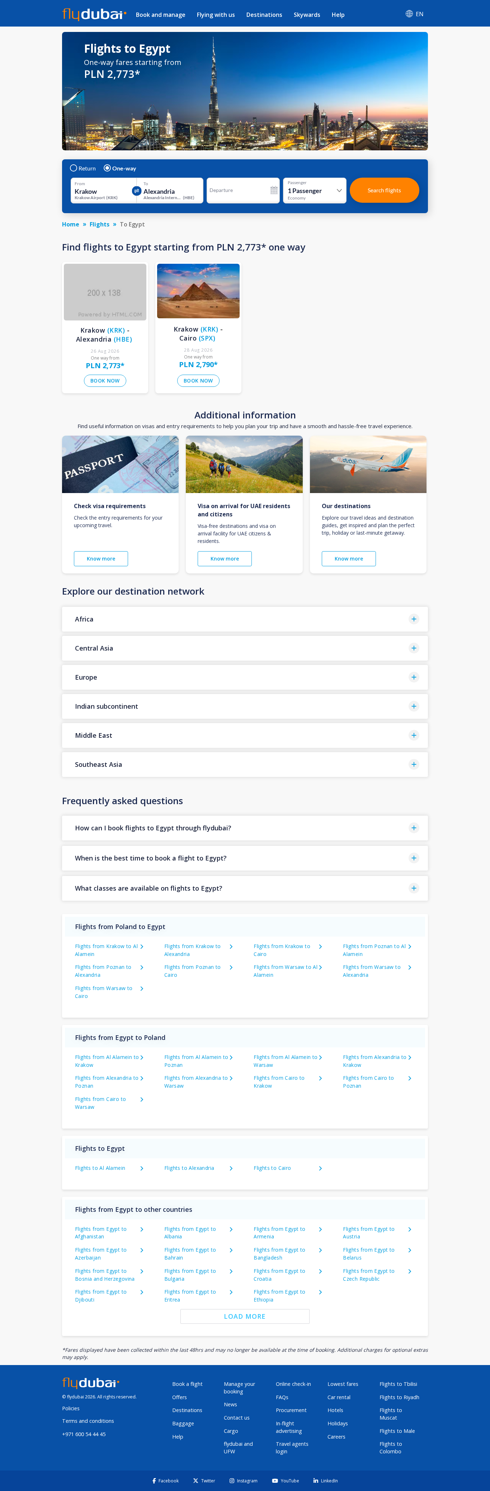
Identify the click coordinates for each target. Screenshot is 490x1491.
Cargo (231, 1430)
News (230, 1404)
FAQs (282, 1397)
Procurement (291, 1410)
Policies (71, 1408)
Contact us (237, 1417)
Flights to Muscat (391, 1414)
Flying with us (216, 15)
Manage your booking (239, 1387)
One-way (124, 168)
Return (87, 168)
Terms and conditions (88, 1420)
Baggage (183, 1423)
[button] (245, 619)
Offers (179, 1397)
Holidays (338, 1423)
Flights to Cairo (272, 1167)
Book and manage (160, 15)
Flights (99, 224)
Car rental (339, 1397)
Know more (101, 558)
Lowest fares (343, 1383)
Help (338, 15)
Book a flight (187, 1383)
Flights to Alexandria (189, 1167)
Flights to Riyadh (399, 1397)
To (145, 184)
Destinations (264, 15)
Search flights (384, 190)
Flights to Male (397, 1430)
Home (70, 224)
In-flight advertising (289, 1427)
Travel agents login (292, 1447)
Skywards (307, 15)
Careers (336, 1436)
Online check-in (293, 1383)
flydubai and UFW (238, 1447)
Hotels (335, 1410)
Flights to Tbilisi (398, 1383)
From (80, 184)
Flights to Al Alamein (100, 1167)
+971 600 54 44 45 (83, 1434)
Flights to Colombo (391, 1447)
